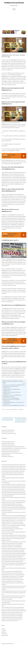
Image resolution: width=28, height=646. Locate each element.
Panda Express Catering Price (7, 456)
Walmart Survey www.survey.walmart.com (10, 451)
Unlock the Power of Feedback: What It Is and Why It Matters (14, 536)
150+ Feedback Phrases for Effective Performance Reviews (13, 595)
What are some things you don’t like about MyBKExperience (11, 393)
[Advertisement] (14, 20)
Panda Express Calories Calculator (8, 444)
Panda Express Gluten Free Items (8, 441)
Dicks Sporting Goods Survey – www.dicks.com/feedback (13, 446)
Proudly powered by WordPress (7, 643)
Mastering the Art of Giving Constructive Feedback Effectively (14, 515)
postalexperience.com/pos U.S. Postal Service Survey (12, 453)
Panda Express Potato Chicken (8, 443)
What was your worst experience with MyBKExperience (10, 387)
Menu (14, 9)
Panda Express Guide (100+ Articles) (9, 433)
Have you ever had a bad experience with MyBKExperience (11, 390)
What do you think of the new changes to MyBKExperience (11, 400)
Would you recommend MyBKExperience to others (14, 405)
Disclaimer (4, 632)
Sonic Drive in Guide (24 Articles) (8, 430)
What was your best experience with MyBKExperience (14, 385)
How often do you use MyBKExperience (11, 398)
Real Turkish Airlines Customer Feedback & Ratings (12, 571)
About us (3, 628)
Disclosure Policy (5, 635)
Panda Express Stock (6, 454)
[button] (23, 383)
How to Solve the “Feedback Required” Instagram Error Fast (14, 535)
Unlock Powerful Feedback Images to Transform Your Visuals (14, 591)
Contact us (4, 630)
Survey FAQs (14, 409)
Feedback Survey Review (14, 3)
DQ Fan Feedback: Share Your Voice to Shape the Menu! (13, 607)
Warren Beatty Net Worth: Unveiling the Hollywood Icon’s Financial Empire (20, 419)
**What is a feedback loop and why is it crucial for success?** (14, 586)
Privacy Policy (4, 633)
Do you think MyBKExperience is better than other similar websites (13, 403)
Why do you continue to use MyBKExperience (12, 395)
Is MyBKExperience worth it (8, 396)
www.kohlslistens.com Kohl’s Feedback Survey (11, 449)
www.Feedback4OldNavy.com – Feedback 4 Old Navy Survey (14, 448)
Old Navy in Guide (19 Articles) (8, 431)
